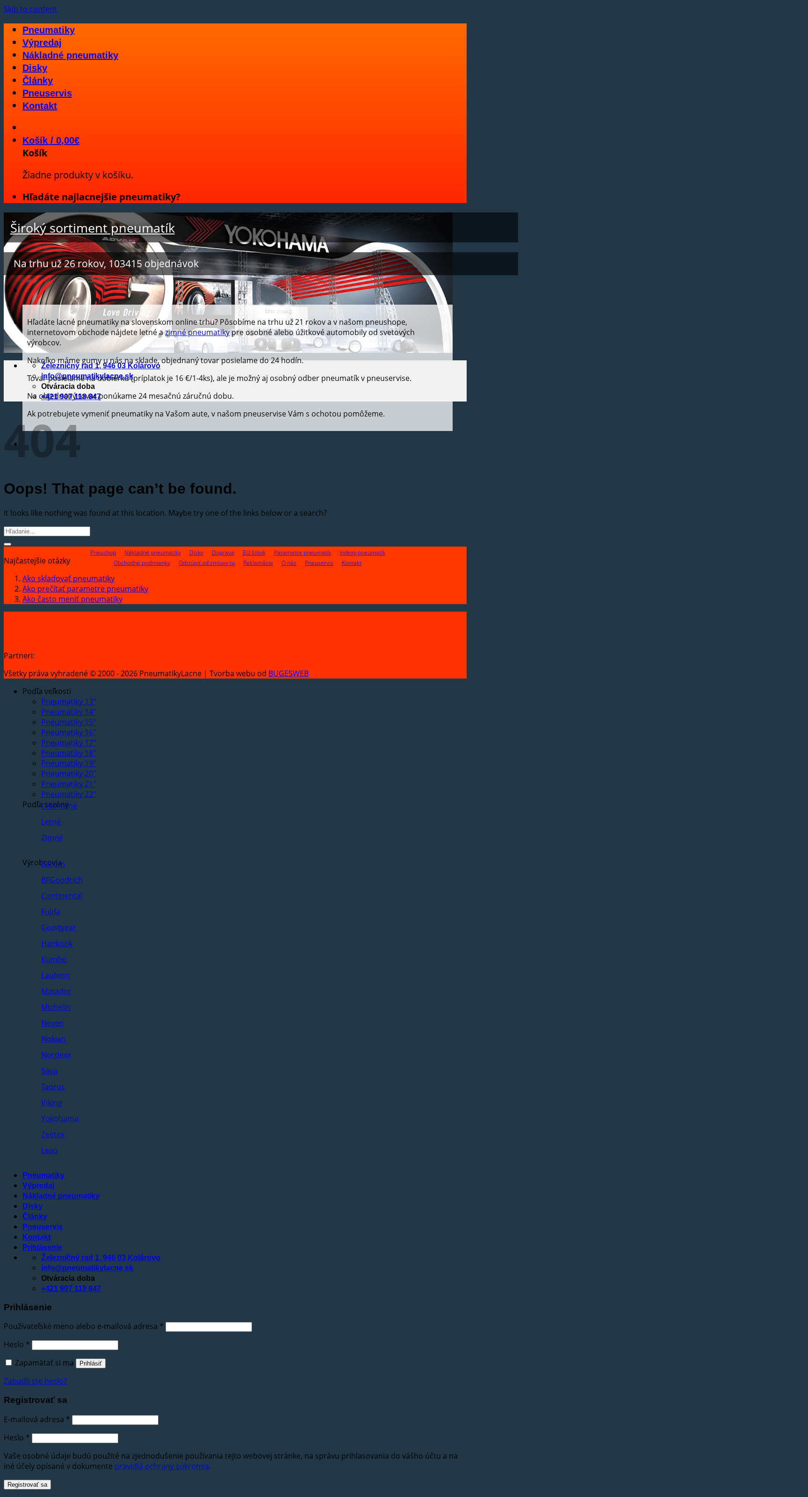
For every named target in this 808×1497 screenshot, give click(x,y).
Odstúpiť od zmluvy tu (207, 563)
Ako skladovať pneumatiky (68, 578)
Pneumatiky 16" (68, 732)
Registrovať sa (27, 1484)
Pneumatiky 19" (68, 763)
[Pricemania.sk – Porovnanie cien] (108, 655)
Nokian (53, 1039)
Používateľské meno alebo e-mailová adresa (84, 1326)
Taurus (53, 1086)
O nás (288, 563)
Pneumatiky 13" (68, 701)
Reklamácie (258, 563)
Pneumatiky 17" (68, 743)
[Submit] (7, 544)
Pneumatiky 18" (68, 753)
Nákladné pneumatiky (70, 55)
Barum (53, 864)
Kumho (54, 959)
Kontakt (39, 106)
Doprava (223, 552)
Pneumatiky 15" (68, 722)
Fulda (50, 911)
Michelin (56, 1007)
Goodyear (58, 927)
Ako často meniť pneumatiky (72, 599)
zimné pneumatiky (197, 332)
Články (37, 80)
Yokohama (60, 1118)
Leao (49, 1150)
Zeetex (53, 1134)
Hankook (56, 943)
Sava (49, 1071)
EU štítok (254, 552)
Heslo (17, 1344)
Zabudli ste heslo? (35, 1381)
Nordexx (56, 1055)
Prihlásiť (90, 1363)
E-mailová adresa (37, 1419)
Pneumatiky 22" (68, 794)
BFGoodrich (62, 880)
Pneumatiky (48, 30)
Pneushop (103, 552)
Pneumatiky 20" (68, 773)
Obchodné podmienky (142, 563)
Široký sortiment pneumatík (92, 227)
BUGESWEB (288, 673)
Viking (51, 1102)
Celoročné (59, 806)
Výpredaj (42, 42)
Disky (34, 68)
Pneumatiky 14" (68, 712)
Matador (56, 991)
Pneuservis (47, 93)
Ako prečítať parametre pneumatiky (85, 589)
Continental (61, 896)
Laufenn (55, 975)
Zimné (52, 837)
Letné (51, 822)
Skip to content (30, 9)
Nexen (52, 1023)
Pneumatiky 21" (68, 784)
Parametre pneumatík (302, 552)
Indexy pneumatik (362, 552)
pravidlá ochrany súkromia (162, 1466)
